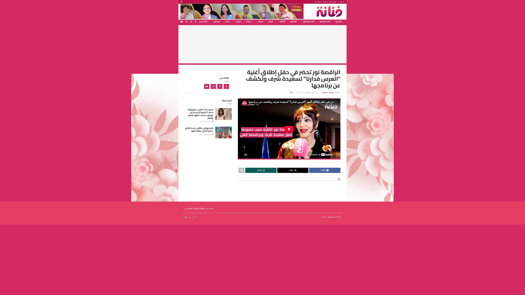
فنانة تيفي (203, 21)
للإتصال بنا (317, 2)
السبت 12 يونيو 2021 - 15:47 (307, 92)
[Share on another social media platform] (242, 170)
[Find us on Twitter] (213, 86)
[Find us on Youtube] (206, 86)
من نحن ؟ (341, 2)
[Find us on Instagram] (219, 86)
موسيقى (216, 21)
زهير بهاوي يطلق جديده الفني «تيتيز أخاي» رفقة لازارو (199, 129)
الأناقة (282, 21)
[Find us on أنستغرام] (191, 22)
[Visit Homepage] (330, 11)
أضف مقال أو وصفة (329, 2)
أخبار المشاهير (308, 21)
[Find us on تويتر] (186, 22)
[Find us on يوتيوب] (181, 22)
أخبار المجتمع (325, 21)
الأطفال (293, 21)
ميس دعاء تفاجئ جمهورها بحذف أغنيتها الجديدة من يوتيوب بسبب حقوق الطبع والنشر (200, 113)
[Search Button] (181, 2)
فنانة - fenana (327, 92)
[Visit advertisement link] (242, 11)
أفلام (227, 21)
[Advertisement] (262, 44)
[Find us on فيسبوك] (195, 22)
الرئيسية (338, 21)
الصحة (248, 21)
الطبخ (238, 21)
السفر (270, 21)
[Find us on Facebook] (226, 86)
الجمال (260, 21)
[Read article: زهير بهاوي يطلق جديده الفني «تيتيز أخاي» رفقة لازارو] (223, 132)
